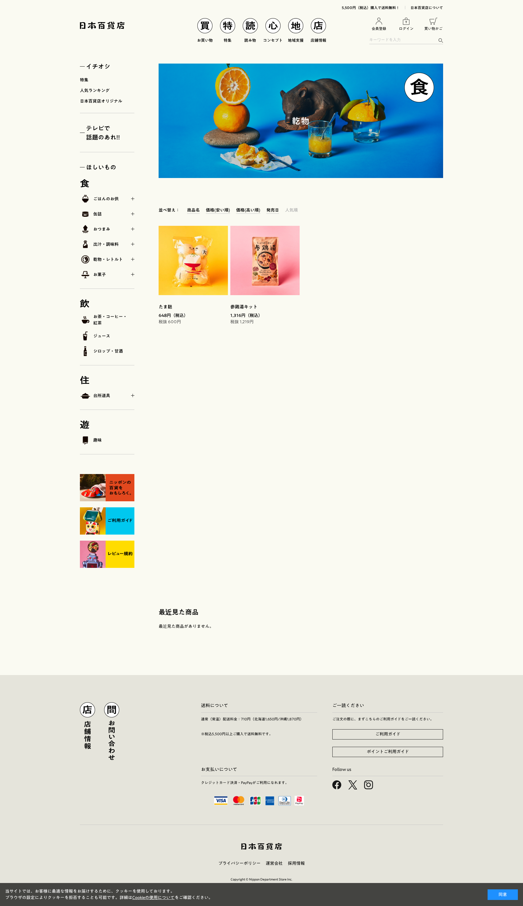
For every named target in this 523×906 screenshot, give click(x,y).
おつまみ (101, 229)
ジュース (101, 336)
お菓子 (99, 274)
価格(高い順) (248, 210)
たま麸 (165, 307)
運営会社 (274, 863)
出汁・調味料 (106, 244)
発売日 (272, 210)
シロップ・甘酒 (108, 351)
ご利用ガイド (387, 734)
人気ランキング (95, 90)
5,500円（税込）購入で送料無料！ (371, 7)
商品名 (193, 210)
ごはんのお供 (106, 199)
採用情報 (296, 863)
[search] (440, 40)
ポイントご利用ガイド (388, 752)
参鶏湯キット (244, 307)
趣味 (97, 440)
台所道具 (101, 396)
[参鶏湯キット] (265, 260)
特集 (84, 80)
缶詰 (97, 214)
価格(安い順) (218, 210)
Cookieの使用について (153, 897)
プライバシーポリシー (239, 863)
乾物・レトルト (108, 259)
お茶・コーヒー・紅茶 (110, 320)
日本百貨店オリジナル (101, 101)
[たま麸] (193, 260)
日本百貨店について (426, 7)
